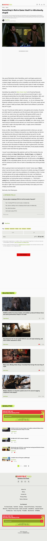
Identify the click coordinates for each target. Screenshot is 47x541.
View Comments (23, 254)
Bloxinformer (31, 510)
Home (3, 7)
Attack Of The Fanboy (29, 506)
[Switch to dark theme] (41, 4)
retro (20, 228)
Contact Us (23, 494)
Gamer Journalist (23, 508)
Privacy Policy (27, 419)
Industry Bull (12, 228)
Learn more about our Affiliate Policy (21, 242)
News (7, 7)
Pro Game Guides (8, 506)
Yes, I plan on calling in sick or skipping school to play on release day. (21, 205)
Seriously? (24, 228)
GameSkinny (31, 508)
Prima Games (38, 506)
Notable (16, 228)
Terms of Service (20, 419)
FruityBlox (24, 510)
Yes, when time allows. (10, 208)
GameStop (7, 228)
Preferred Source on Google (24, 244)
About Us (23, 489)
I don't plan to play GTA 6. (11, 211)
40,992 (25, 465)
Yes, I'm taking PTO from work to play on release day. (17, 202)
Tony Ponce (7, 19)
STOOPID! (28, 228)
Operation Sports (39, 508)
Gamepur (21, 506)
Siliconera (5, 508)
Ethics (23, 491)
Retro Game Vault (21, 92)
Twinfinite (15, 506)
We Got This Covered (13, 508)
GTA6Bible (37, 510)
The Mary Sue (9, 510)
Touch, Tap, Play (17, 510)
